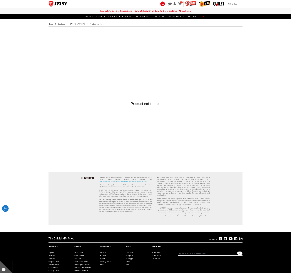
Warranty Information (82, 267)
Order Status (79, 255)
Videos (102, 258)
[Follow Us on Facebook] (220, 239)
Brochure (129, 252)
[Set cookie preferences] (6, 267)
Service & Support (81, 271)
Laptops (61, 24)
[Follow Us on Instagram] (240, 239)
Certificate (156, 258)
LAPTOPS (89, 16)
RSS (127, 264)
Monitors (51, 258)
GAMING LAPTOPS (77, 24)
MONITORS (112, 16)
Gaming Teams (105, 261)
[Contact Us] (169, 3)
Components (53, 267)
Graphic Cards (53, 261)
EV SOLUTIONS (189, 16)
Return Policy (79, 258)
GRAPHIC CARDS (126, 16)
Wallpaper (130, 255)
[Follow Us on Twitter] (225, 239)
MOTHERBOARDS (143, 16)
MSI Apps (129, 258)
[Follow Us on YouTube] (230, 239)
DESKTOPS (100, 16)
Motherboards (53, 264)
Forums (103, 255)
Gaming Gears (53, 271)
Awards (103, 252)
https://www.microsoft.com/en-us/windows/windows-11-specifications (122, 181)
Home (50, 24)
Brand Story (156, 255)
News (128, 261)
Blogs (102, 264)
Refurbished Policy (81, 261)
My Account (78, 252)
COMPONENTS (159, 16)
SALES (201, 16)
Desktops (51, 255)
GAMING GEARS (174, 16)
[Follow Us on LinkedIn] (235, 239)
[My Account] (174, 3)
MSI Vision (156, 252)
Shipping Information (82, 264)
